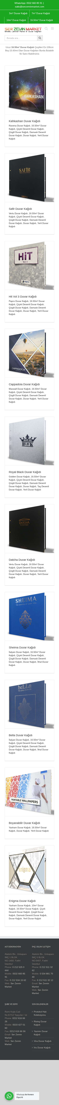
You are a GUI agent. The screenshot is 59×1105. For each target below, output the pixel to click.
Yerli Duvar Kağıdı (32, 489)
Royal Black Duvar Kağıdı (25, 472)
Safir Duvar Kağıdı (20, 208)
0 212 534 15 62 (18, 980)
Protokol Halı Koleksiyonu (40, 1013)
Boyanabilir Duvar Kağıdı (24, 823)
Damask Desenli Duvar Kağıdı (31, 915)
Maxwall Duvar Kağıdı (20, 389)
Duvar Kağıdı (29, 135)
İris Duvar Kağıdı (42, 1047)
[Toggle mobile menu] (52, 28)
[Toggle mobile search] (46, 28)
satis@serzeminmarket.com (29, 6)
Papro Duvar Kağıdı (18, 301)
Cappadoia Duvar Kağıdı (24, 384)
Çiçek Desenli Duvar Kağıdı (30, 129)
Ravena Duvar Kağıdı (19, 125)
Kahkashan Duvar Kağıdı (24, 121)
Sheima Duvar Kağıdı (22, 647)
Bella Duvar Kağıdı (20, 735)
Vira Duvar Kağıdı (42, 1041)
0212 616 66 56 (17, 1031)
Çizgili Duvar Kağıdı (18, 132)
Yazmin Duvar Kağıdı (41, 1033)
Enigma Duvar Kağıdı (22, 901)
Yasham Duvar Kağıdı (20, 827)
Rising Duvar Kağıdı (40, 1023)
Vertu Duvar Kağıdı (18, 213)
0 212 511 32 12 (45, 980)
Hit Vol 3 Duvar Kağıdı (23, 296)
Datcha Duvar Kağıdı (22, 559)
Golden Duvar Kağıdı (19, 476)
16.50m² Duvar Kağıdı (28, 908)
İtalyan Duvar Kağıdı (19, 652)
